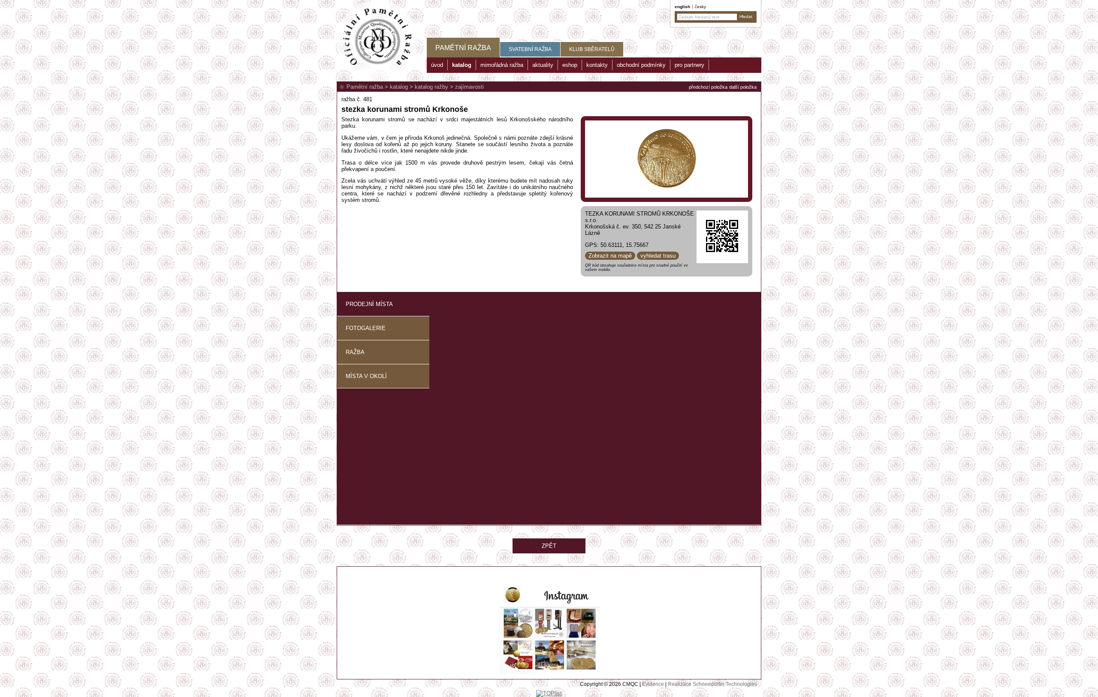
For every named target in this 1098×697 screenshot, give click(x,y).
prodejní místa (369, 304)
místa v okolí (366, 376)
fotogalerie (366, 328)
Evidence (653, 684)
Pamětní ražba (365, 87)
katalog (399, 87)
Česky (700, 6)
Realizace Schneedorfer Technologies (712, 684)
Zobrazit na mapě (610, 255)
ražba (355, 352)
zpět (549, 546)
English (682, 6)
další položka (743, 87)
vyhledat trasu (658, 255)
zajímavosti (469, 87)
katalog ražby (431, 87)
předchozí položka (708, 87)
